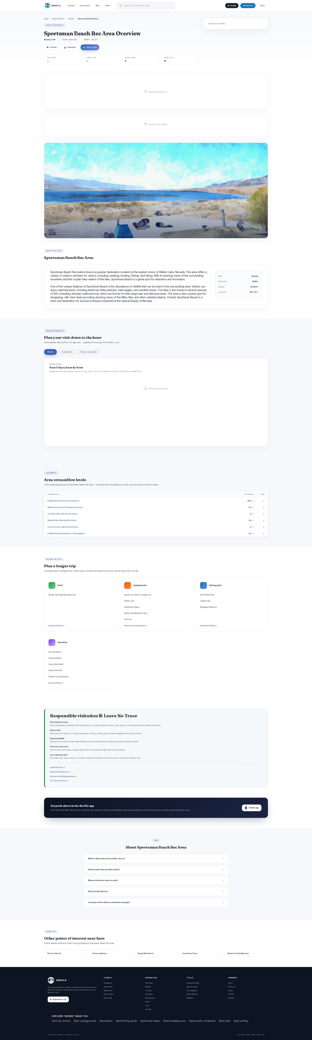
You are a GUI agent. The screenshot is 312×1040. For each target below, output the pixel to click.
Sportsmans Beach (132, 607)
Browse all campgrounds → (135, 626)
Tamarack (128, 619)
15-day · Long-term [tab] (88, 352)
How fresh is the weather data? (104, 869)
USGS (243, 1034)
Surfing (148, 1009)
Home (46, 19)
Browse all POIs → (56, 683)
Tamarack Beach (55, 658)
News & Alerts (192, 987)
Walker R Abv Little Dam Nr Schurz (62, 520)
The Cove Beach (55, 652)
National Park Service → (60, 772)
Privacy (231, 994)
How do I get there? (98, 891)
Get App (233, 5)
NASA (259, 1034)
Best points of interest (202, 1020)
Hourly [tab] (50, 352)
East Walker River (207, 595)
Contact (231, 998)
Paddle (148, 987)
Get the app (252, 808)
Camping (149, 994)
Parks (147, 1002)
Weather (190, 998)
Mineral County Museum (59, 677)
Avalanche (108, 998)
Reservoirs (108, 990)
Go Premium (248, 5)
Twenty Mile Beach (56, 664)
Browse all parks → (56, 626)
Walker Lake (129, 601)
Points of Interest (58, 19)
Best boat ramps (150, 1020)
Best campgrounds (85, 1020)
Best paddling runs (175, 1020)
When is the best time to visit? (103, 880)
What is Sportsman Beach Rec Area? (106, 858)
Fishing (148, 990)
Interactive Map (193, 983)
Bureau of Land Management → (63, 776)
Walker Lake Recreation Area (135, 613)
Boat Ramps (150, 998)
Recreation (85, 5)
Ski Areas (149, 983)
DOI (263, 1034)
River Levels (108, 994)
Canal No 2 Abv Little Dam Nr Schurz (63, 527)
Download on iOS (59, 999)
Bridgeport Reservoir (208, 607)
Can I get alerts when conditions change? (109, 902)
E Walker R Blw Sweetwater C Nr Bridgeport (66, 533)
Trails (147, 1005)
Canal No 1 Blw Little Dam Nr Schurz (62, 514)
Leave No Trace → (57, 767)
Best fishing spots (126, 1020)
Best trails (224, 1020)
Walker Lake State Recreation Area (62, 595)
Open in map (90, 47)
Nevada (71, 19)
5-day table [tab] (67, 352)
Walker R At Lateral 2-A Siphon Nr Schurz (65, 507)
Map (98, 5)
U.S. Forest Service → (59, 781)
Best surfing (241, 1020)
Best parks (106, 1020)
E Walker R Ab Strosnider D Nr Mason (63, 501)
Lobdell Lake (205, 601)
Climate (71, 5)
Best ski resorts (61, 1020)
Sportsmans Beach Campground (137, 595)
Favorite (52, 47)
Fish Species (192, 990)
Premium (232, 987)
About (230, 983)
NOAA (248, 1034)
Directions (70, 47)
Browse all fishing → (208, 626)
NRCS (253, 1034)
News (107, 5)
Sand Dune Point (55, 670)
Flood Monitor (192, 994)
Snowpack (108, 983)
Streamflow (108, 987)
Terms (230, 990)
